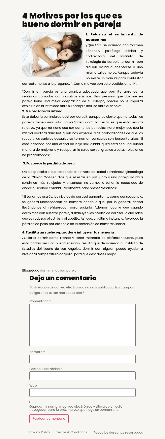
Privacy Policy (39, 432)
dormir (45, 270)
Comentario (40, 301)
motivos (58, 270)
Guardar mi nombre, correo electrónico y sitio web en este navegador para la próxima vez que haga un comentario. (75, 408)
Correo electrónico (45, 369)
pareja (71, 270)
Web (33, 385)
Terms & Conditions (71, 432)
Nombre (37, 352)
